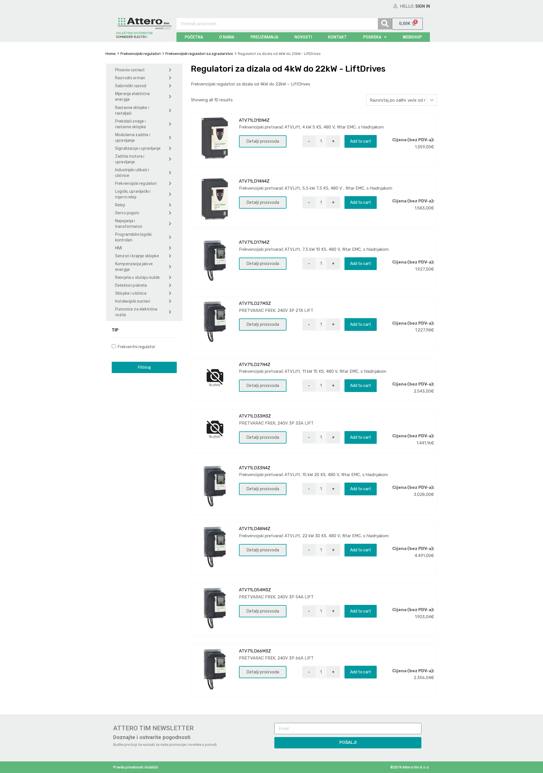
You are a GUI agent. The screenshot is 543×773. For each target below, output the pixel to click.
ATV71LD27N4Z (254, 364)
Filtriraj (144, 367)
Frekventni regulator (136, 346)
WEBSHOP (412, 37)
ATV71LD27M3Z (255, 303)
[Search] (385, 23)
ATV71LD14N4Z (254, 181)
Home (110, 54)
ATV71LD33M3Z (255, 416)
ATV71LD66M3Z (255, 651)
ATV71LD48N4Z (254, 528)
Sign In (422, 6)
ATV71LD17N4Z (254, 242)
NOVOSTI (303, 37)
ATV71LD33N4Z (254, 467)
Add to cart (360, 141)
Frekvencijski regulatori (140, 54)
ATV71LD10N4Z (254, 120)
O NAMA (226, 37)
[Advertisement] (144, 477)
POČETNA (194, 37)
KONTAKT (337, 37)
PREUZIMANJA (264, 37)
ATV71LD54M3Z (255, 589)
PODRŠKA (372, 37)
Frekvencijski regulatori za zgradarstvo (199, 54)
